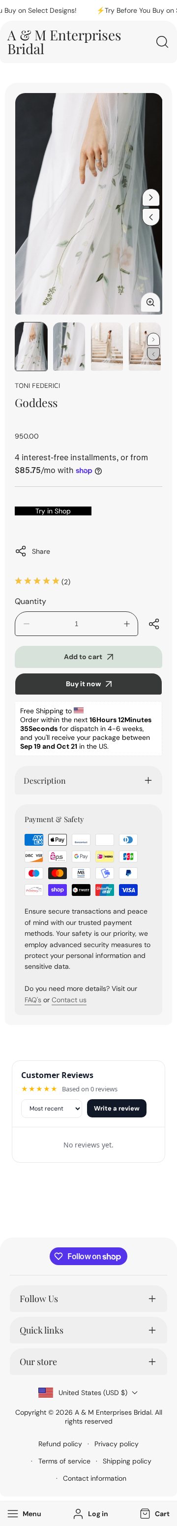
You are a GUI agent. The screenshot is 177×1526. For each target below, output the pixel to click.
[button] (154, 1514)
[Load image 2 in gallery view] (69, 346)
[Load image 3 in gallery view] (106, 346)
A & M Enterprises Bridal (113, 1412)
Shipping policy (127, 1461)
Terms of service (64, 1461)
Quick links (41, 1330)
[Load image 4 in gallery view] (144, 346)
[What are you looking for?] (162, 41)
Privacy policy (116, 1443)
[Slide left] (151, 217)
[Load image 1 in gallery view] (31, 346)
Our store (38, 1361)
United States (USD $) (93, 1392)
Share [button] (41, 551)
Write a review (117, 1108)
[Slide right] (151, 197)
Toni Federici (37, 385)
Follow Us (39, 1298)
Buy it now (83, 683)
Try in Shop (53, 511)
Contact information (94, 1478)
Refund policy (60, 1443)
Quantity (30, 601)
